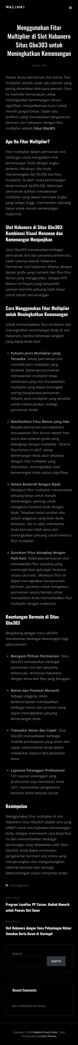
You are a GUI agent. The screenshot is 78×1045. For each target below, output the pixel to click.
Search (17, 954)
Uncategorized (19, 885)
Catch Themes (48, 1036)
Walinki (15, 7)
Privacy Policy (49, 1032)
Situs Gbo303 (44, 128)
